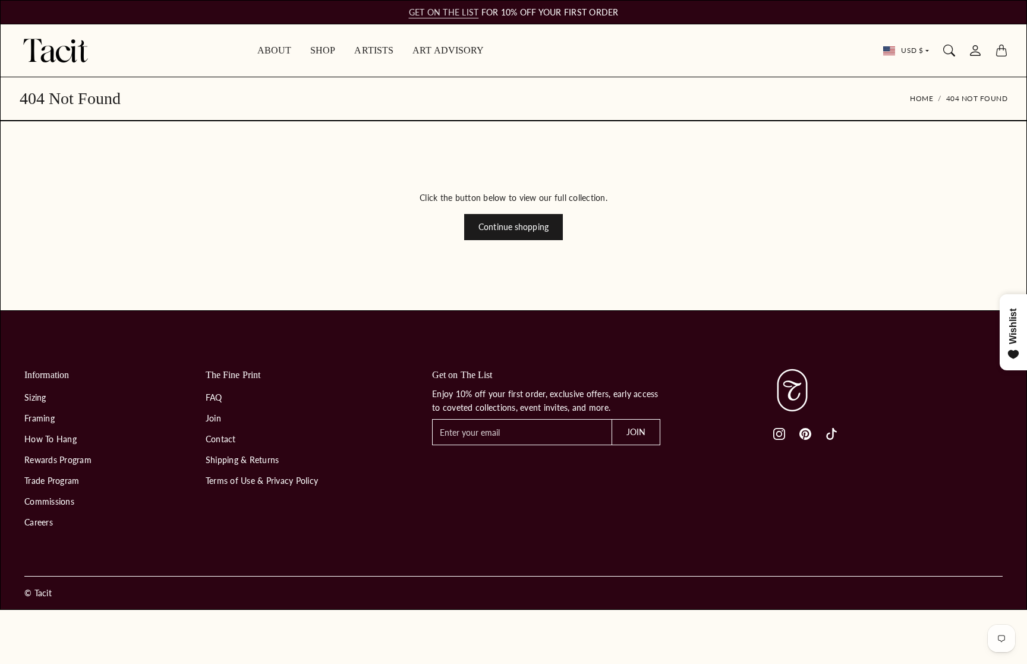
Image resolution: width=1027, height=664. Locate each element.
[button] (779, 434)
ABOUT (274, 50)
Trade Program (51, 481)
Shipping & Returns (242, 460)
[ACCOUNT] (975, 50)
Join (213, 418)
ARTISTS (373, 50)
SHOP (322, 50)
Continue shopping (513, 227)
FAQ (214, 397)
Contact (221, 439)
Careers (38, 522)
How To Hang (50, 439)
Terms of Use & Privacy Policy (262, 481)
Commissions (49, 501)
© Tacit (38, 593)
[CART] (1001, 50)
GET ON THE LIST (444, 12)
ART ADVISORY (448, 50)
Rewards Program (58, 460)
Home (921, 98)
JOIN (635, 432)
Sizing (35, 397)
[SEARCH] (949, 50)
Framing (39, 418)
